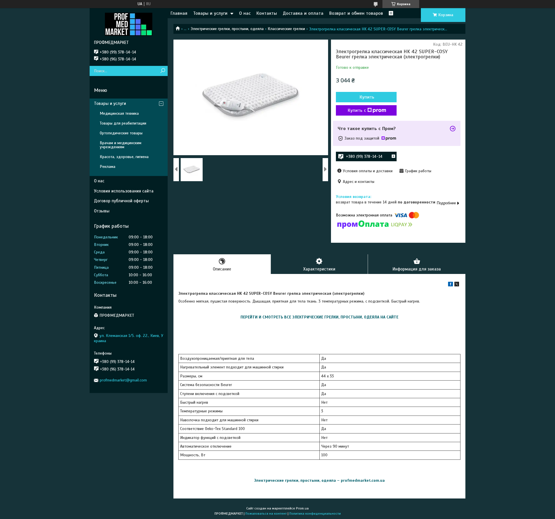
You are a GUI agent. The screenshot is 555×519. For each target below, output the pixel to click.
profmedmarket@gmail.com (123, 380)
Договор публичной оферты (121, 200)
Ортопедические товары (121, 133)
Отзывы (102, 211)
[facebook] (450, 285)
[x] (456, 285)
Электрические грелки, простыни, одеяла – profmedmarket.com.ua (319, 480)
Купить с (357, 110)
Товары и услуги (210, 13)
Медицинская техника (119, 113)
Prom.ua (302, 508)
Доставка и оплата (303, 13)
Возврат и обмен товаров (356, 13)
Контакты (266, 13)
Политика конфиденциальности (315, 513)
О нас (245, 13)
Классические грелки (286, 28)
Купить (367, 97)
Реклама (107, 166)
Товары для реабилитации (123, 123)
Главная (179, 13)
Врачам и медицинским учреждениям (120, 144)
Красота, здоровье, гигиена (124, 156)
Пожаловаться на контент (266, 513)
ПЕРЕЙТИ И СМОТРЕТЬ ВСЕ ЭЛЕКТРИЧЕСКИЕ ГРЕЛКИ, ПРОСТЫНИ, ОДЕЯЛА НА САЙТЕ (319, 317)
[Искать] (163, 71)
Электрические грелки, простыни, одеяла (227, 28)
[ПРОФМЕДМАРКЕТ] (128, 24)
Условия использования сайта (123, 191)
